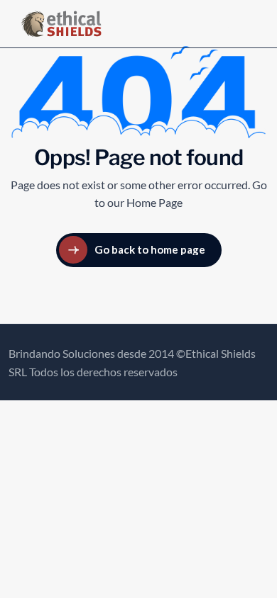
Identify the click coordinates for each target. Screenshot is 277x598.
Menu (231, 23)
